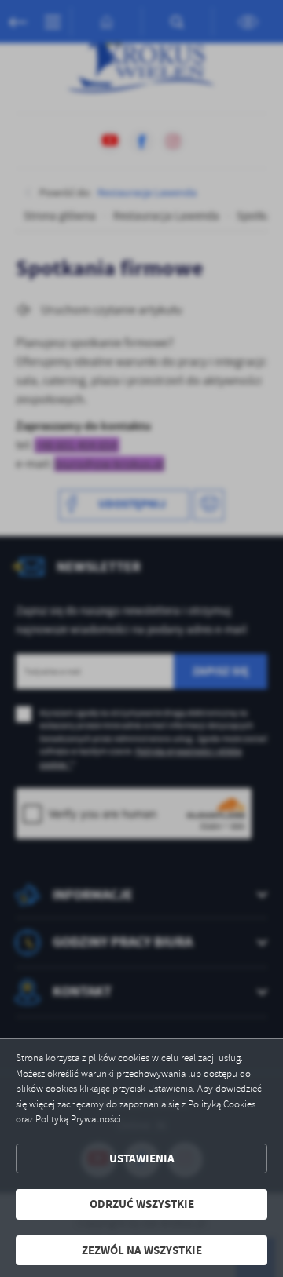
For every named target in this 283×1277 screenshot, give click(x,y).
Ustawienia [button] (142, 1158)
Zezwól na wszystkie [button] (142, 1250)
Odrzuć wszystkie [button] (142, 1204)
